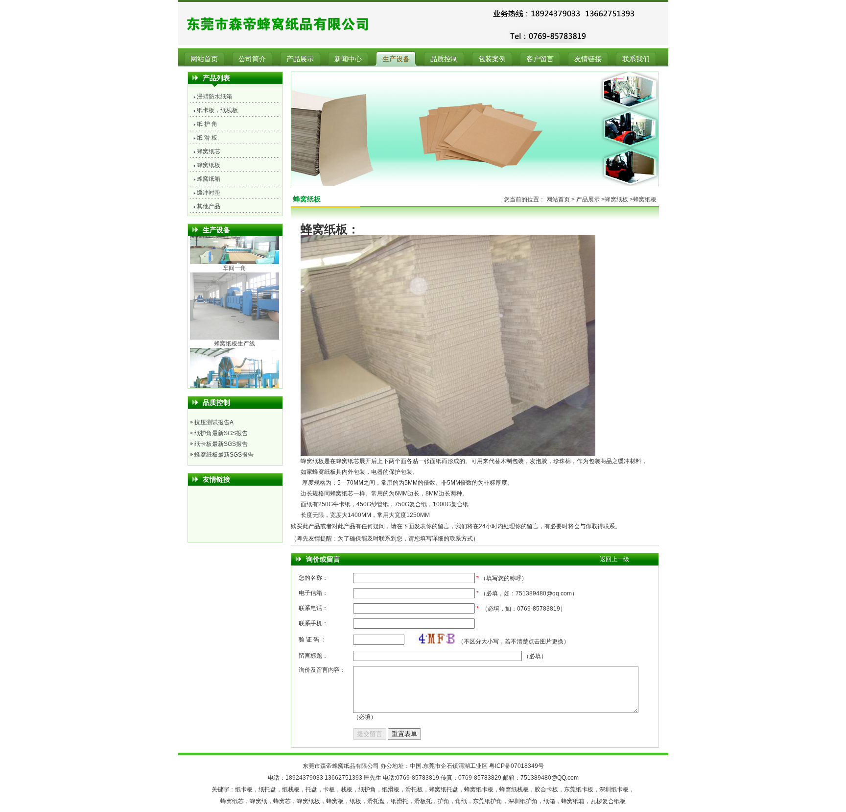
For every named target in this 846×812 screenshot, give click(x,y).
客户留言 (540, 59)
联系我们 (636, 59)
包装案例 (492, 59)
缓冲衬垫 (208, 192)
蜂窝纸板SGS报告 (218, 451)
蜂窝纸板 (208, 165)
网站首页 (204, 59)
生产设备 (396, 59)
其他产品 (208, 206)
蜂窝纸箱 (208, 178)
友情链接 (588, 59)
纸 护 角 (207, 124)
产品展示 (300, 59)
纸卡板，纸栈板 (217, 110)
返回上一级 (614, 559)
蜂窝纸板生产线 (234, 271)
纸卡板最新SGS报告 (221, 430)
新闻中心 (348, 59)
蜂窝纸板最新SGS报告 (224, 441)
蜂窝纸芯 (208, 151)
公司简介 (252, 59)
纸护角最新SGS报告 (221, 419)
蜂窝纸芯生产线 (234, 346)
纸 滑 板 (207, 137)
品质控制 (444, 59)
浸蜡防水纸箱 (214, 96)
